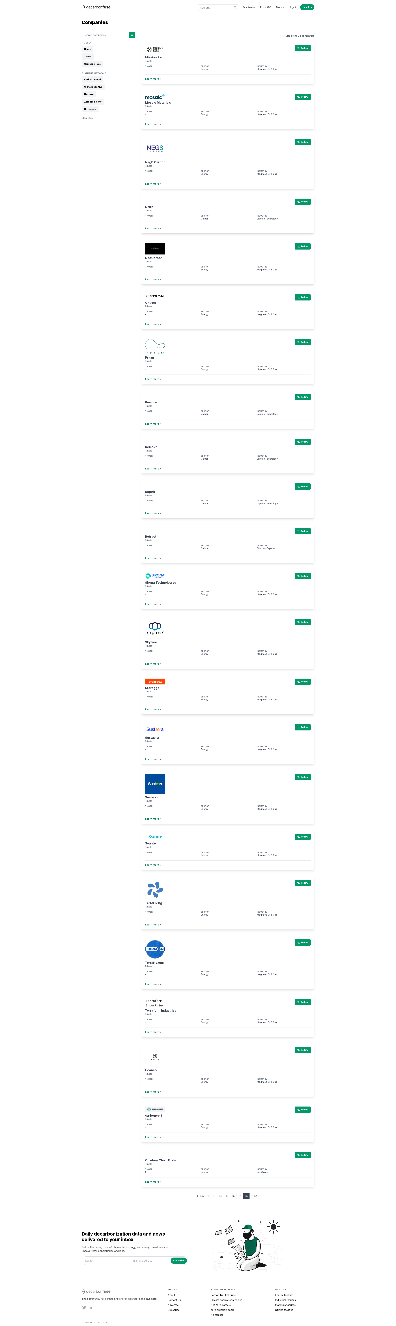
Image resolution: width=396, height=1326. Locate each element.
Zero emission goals (222, 1309)
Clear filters (87, 118)
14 (220, 1195)
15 (227, 1195)
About (171, 1295)
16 (233, 1195)
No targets (90, 109)
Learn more (152, 78)
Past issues (249, 7)
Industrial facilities (285, 1300)
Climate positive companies (226, 1300)
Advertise (173, 1304)
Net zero (89, 94)
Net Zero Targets (221, 1304)
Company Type (92, 64)
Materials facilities (285, 1304)
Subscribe (174, 1309)
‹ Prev (200, 1195)
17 (240, 1195)
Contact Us (174, 1300)
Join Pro (307, 7)
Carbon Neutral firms (223, 1295)
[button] (280, 7)
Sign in (293, 7)
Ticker (87, 56)
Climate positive (93, 86)
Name (87, 49)
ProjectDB (265, 7)
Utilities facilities (284, 1309)
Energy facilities (284, 1295)
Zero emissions (93, 101)
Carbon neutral (92, 79)
